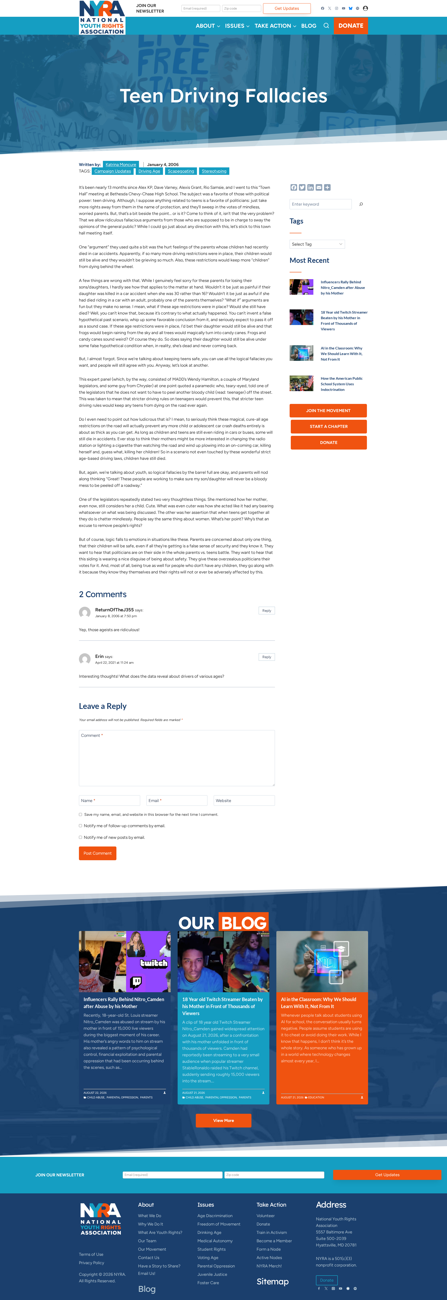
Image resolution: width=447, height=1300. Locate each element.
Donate (351, 25)
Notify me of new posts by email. (114, 837)
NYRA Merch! (269, 1266)
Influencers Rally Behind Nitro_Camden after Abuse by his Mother (343, 287)
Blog (308, 25)
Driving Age (149, 171)
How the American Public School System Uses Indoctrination (342, 384)
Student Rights (211, 1249)
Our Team (147, 1240)
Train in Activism (272, 1232)
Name (88, 800)
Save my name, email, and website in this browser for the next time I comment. (151, 814)
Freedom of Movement (218, 1224)
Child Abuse (96, 1097)
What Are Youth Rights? (160, 1232)
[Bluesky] (350, 8)
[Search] (361, 204)
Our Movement (152, 1249)
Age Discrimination (215, 1215)
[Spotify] (357, 8)
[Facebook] (323, 8)
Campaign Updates (113, 171)
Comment (92, 735)
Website (223, 800)
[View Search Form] (326, 25)
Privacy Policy (91, 1262)
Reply (266, 610)
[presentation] (301, 287)
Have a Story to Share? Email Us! (159, 1269)
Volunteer (266, 1215)
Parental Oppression (122, 1097)
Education (316, 1097)
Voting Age (207, 1257)
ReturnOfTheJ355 (114, 610)
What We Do (149, 1215)
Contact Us (148, 1257)
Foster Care (208, 1282)
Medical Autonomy (215, 1240)
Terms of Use (91, 1254)
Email (155, 800)
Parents (146, 1097)
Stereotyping (214, 171)
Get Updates (287, 8)
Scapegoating (181, 171)
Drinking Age (209, 1232)
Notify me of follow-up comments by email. (124, 825)
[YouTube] (343, 8)
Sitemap (273, 1281)
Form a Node (269, 1249)
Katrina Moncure (121, 164)
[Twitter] (330, 8)
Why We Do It (150, 1224)
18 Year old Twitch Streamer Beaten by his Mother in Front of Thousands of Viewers (222, 1006)
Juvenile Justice (212, 1274)
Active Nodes (269, 1257)
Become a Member (274, 1240)
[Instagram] (337, 8)
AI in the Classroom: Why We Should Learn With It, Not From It (341, 353)
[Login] (365, 8)
